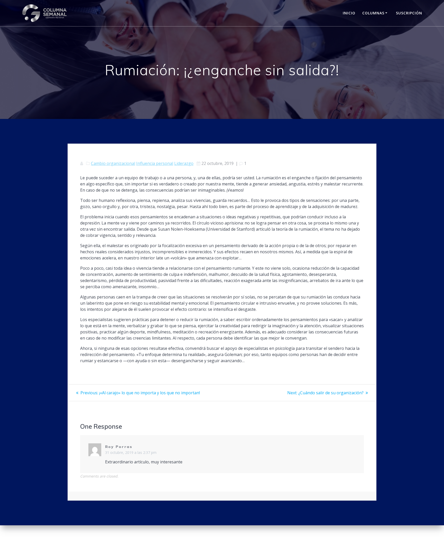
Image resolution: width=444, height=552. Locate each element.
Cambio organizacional (113, 163)
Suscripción (409, 13)
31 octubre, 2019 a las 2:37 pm (130, 452)
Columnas (373, 13)
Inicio (349, 13)
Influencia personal (154, 163)
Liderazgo (183, 163)
